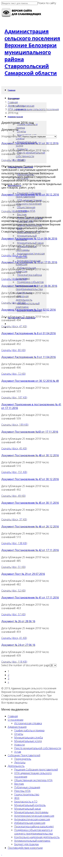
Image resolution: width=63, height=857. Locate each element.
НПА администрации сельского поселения (33, 109)
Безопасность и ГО (25, 801)
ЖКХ (16, 798)
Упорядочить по (11, 136)
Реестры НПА (22, 791)
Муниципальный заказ (30, 243)
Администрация (15, 117)
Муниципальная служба (28, 737)
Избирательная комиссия (29, 823)
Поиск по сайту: (47, 3)
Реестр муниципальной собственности (30, 154)
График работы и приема (26, 126)
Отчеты (21, 131)
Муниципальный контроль (30, 805)
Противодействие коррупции (25, 848)
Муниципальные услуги (28, 741)
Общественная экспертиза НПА (25, 209)
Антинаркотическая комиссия (32, 819)
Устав (17, 752)
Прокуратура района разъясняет (29, 276)
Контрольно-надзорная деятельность (24, 296)
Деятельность (16, 106)
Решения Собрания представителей (36, 769)
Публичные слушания (27, 787)
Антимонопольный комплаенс (28, 305)
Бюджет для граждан (26, 844)
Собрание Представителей (24, 755)
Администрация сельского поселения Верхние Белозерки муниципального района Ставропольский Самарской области (32, 52)
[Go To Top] (1, 854)
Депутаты (19, 762)
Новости (19, 744)
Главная (11, 90)
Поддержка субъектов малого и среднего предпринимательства (33, 831)
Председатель (22, 759)
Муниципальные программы (26, 248)
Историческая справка (28, 723)
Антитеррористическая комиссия (30, 255)
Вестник (22, 214)
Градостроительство (26, 794)
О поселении (15, 719)
